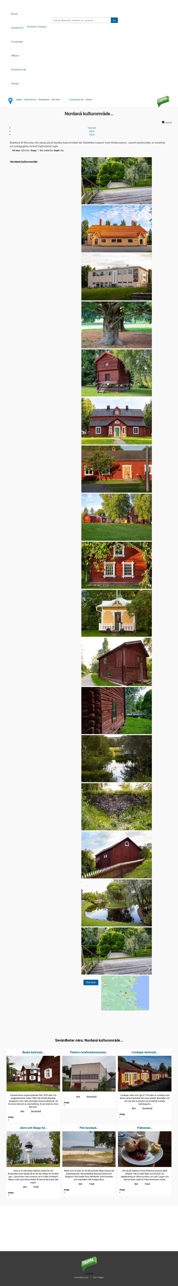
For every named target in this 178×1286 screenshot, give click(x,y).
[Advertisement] (83, 1231)
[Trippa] (89, 1270)
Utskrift (168, 122)
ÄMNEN (19, 100)
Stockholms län (18, 69)
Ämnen (14, 14)
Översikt (92, 128)
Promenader (17, 41)
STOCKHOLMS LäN (76, 100)
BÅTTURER (55, 100)
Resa (91, 134)
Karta (91, 131)
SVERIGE (88, 100)
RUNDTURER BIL (30, 100)
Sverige (15, 83)
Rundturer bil (17, 27)
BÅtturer (15, 55)
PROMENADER (44, 100)
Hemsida (31, 26)
